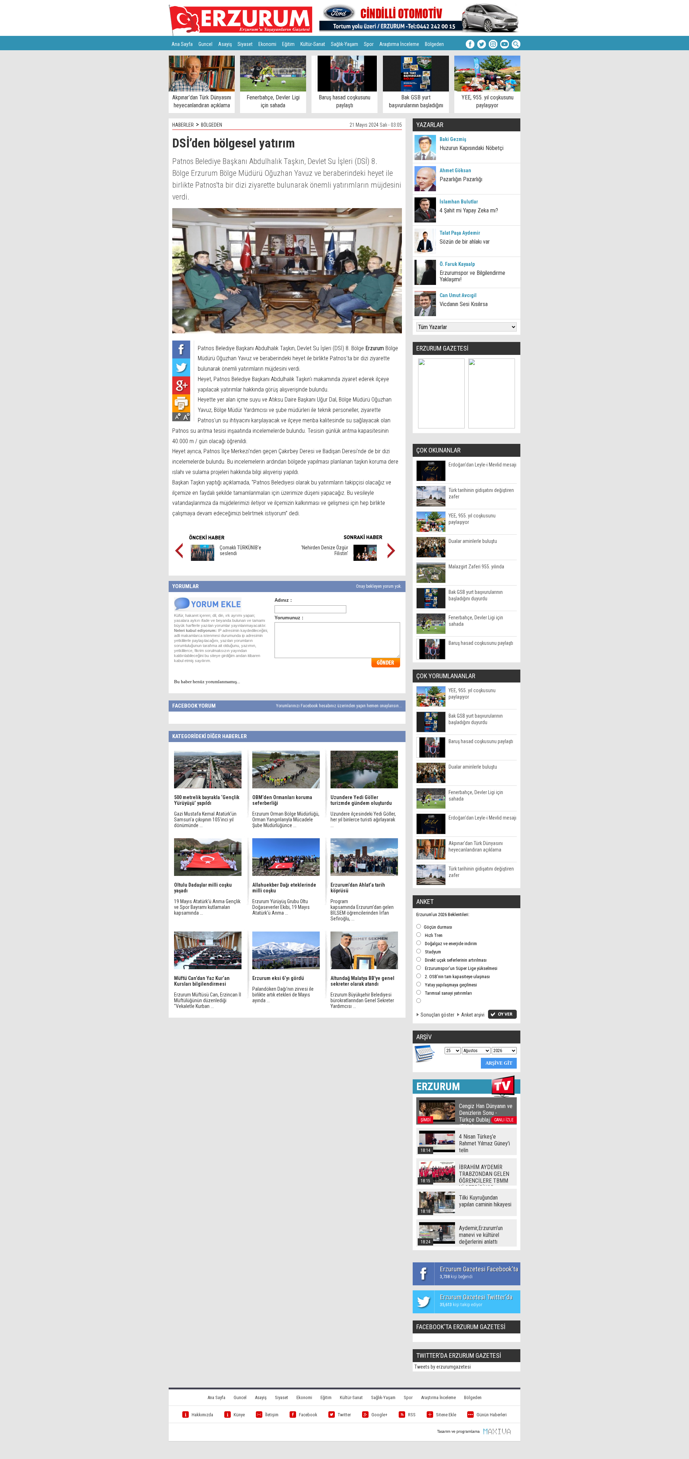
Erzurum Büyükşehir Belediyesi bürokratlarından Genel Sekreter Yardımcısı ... (362, 1000)
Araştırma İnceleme (399, 44)
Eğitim (288, 44)
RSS (412, 1414)
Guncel (205, 44)
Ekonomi (267, 44)
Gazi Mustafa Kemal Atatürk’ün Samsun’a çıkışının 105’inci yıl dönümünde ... (205, 819)
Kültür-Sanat (312, 44)
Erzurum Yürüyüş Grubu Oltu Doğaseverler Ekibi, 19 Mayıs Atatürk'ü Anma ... (281, 907)
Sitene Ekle (446, 1414)
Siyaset (245, 44)
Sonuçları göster (437, 1015)
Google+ (379, 1414)
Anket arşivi (472, 1015)
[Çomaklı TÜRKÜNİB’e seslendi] (202, 559)
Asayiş (225, 44)
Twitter (344, 1414)
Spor (369, 44)
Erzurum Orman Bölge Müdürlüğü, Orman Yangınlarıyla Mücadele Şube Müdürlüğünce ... (285, 819)
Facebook (308, 1414)
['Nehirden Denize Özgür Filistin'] (365, 559)
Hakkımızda (202, 1414)
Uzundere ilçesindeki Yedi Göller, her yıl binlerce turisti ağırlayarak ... (363, 819)
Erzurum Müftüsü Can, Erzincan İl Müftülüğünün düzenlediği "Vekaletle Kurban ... (207, 1000)
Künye (239, 1414)
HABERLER (183, 125)
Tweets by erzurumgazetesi (442, 1367)
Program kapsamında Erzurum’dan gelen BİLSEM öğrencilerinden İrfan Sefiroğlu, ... (362, 910)
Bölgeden (434, 44)
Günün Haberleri (492, 1414)
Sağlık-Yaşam (344, 44)
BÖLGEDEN (211, 125)
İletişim (271, 1414)
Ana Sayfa (182, 44)
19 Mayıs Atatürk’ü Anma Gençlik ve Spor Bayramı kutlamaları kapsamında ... (207, 907)
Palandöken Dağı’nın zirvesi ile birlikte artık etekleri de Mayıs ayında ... (283, 994)
